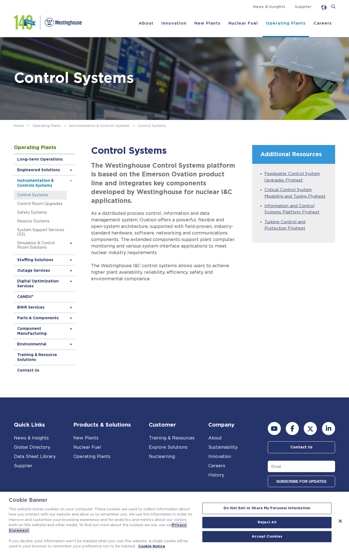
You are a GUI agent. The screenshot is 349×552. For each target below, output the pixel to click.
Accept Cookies (267, 536)
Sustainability (222, 447)
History (216, 475)
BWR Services (30, 307)
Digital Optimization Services (38, 283)
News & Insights (269, 7)
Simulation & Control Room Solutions (36, 245)
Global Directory (32, 447)
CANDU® (25, 297)
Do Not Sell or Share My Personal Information (267, 508)
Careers (323, 23)
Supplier (303, 7)
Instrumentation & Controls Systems (99, 125)
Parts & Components (38, 318)
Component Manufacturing (32, 331)
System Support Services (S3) (40, 232)
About (146, 23)
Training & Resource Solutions (37, 357)
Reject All (267, 522)
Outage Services (33, 271)
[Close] (340, 521)
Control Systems (32, 195)
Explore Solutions (168, 447)
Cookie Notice (151, 546)
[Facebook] (292, 428)
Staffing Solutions (35, 260)
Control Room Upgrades (39, 204)
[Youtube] (274, 428)
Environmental (31, 344)
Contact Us (28, 370)
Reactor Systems (33, 221)
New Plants (207, 23)
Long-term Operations (40, 159)
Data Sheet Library (35, 456)
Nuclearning (162, 456)
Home (19, 125)
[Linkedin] (328, 428)
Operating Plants (286, 23)
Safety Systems (32, 213)
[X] (310, 428)
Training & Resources (172, 438)
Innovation (173, 23)
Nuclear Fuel (243, 23)
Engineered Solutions (38, 170)
